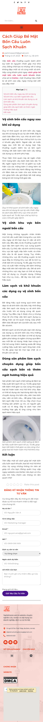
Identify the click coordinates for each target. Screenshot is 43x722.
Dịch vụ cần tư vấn (10, 549)
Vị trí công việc (8, 519)
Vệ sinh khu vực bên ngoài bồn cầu (18, 97)
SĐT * (4, 539)
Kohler (15, 78)
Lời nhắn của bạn (9, 570)
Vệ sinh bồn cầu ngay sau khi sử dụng (20, 94)
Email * (5, 529)
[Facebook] (5, 642)
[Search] (37, 20)
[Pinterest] (10, 642)
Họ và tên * (6, 508)
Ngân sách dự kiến (10, 559)
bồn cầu (11, 61)
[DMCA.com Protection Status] (11, 680)
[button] (21, 27)
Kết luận (7, 112)
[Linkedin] (15, 642)
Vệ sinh (35, 56)
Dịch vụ (27, 56)
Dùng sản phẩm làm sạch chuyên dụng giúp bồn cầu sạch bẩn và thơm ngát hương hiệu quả (20, 107)
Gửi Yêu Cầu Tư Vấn (15, 593)
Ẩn (25, 90)
